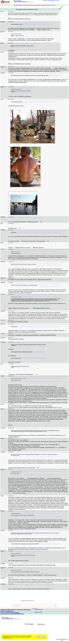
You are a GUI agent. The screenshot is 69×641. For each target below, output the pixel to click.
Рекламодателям (41, 624)
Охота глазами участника (21, 1)
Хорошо (38, 637)
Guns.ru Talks (18, 0)
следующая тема (24, 600)
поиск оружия (38, 5)
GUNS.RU (32, 624)
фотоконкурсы (49, 5)
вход (14, 5)
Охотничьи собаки (38, 612)
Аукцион (53, 5)
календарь (33, 5)
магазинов (43, 5)
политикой (18, 637)
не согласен (43, 637)
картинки (29, 5)
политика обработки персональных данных (62, 639)
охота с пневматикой (38, 609)
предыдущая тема (31, 600)
